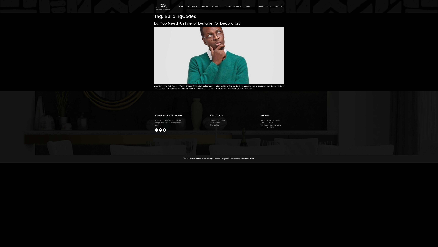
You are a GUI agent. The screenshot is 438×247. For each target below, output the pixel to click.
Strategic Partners (232, 6)
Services (205, 6)
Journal (248, 6)
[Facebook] (160, 130)
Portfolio (215, 6)
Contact (278, 6)
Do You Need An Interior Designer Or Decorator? (197, 23)
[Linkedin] (164, 130)
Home (181, 6)
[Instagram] (156, 130)
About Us (191, 6)
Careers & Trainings (263, 6)
